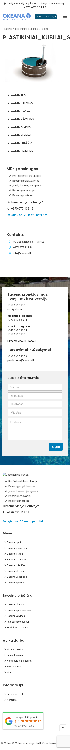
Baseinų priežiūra (21, 142)
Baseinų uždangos (22, 118)
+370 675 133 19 (17, 356)
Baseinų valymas (16, 616)
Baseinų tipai (18, 94)
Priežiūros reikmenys (18, 627)
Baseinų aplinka (21, 126)
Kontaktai (12, 699)
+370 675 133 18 (35, 7)
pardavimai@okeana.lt (20, 360)
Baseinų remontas (22, 150)
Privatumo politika (16, 694)
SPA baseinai (14, 666)
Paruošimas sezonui (18, 621)
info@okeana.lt (22, 253)
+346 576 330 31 (17, 330)
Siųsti (56, 447)
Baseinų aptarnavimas (19, 610)
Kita (9, 672)
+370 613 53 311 (17, 319)
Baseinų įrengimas (22, 102)
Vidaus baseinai (15, 649)
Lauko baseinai (15, 655)
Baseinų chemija (21, 134)
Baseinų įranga (20, 110)
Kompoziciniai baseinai (19, 660)
